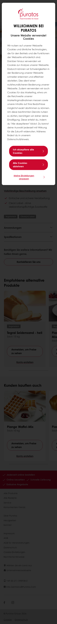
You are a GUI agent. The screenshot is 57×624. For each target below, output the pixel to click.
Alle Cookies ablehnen (20, 164)
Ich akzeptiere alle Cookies (23, 151)
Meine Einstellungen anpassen (24, 177)
